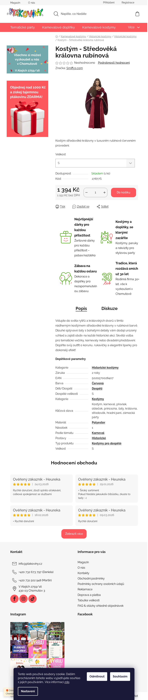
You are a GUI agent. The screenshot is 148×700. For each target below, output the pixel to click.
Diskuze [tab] (109, 308)
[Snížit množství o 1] (86, 192)
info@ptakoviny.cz (30, 563)
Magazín (15, 2)
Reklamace (85, 589)
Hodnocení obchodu (74, 462)
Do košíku (123, 192)
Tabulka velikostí (88, 600)
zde (66, 682)
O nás (31, 2)
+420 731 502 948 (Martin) (35, 580)
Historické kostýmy (105, 367)
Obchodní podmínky (91, 578)
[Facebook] (14, 599)
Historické (99, 438)
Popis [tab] (81, 308)
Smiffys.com (74, 68)
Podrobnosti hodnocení (114, 62)
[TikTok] (32, 599)
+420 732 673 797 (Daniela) (36, 572)
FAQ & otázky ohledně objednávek (100, 605)
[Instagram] (23, 599)
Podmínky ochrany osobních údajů (101, 584)
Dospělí (97, 388)
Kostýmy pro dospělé (106, 443)
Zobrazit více (74, 533)
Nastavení (28, 691)
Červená (98, 383)
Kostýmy (98, 399)
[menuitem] (22, 27)
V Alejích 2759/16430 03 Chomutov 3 (32, 588)
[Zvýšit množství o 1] (104, 192)
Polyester (98, 422)
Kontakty (83, 573)
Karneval (98, 433)
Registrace (128, 2)
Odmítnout (97, 676)
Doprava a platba (89, 595)
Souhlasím (120, 676)
